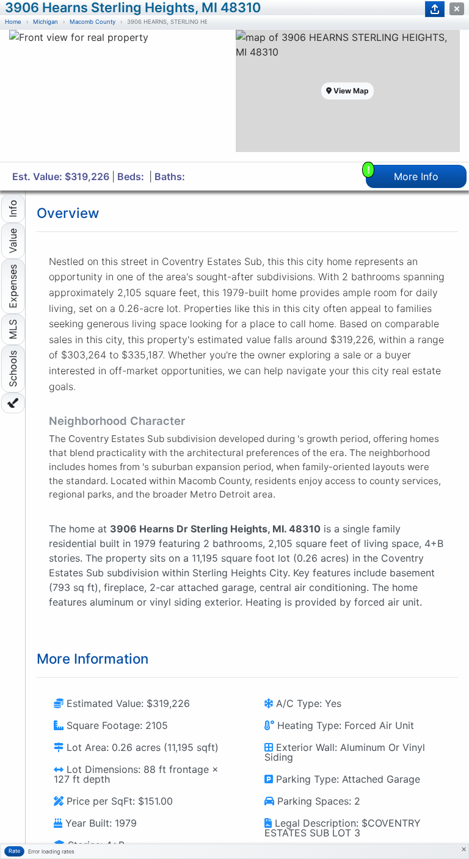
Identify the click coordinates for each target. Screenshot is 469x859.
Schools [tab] (13, 368)
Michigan (45, 21)
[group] (121, 96)
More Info (403, 174)
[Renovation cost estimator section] (13, 403)
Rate (14, 850)
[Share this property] (435, 9)
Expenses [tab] (13, 286)
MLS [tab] (13, 329)
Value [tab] (13, 240)
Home (13, 21)
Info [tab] (13, 208)
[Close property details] (457, 8)
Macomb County (92, 21)
